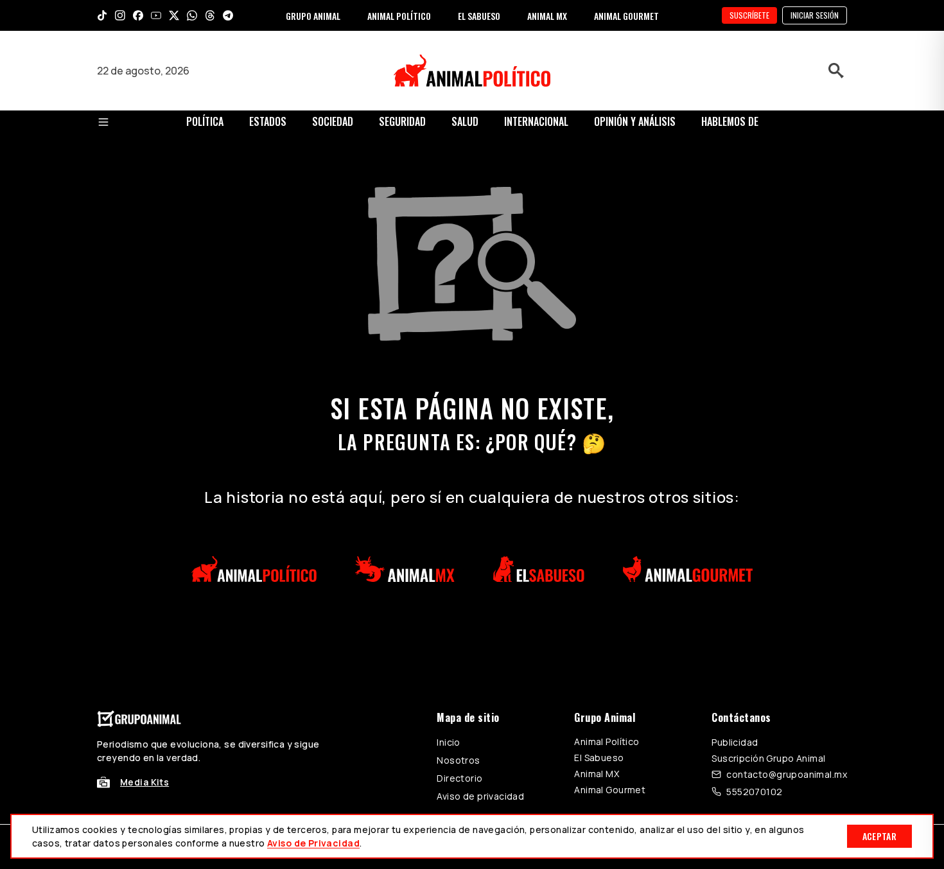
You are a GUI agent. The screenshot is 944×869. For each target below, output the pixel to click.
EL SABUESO (479, 15)
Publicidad (735, 742)
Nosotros (458, 760)
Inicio (448, 742)
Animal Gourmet (609, 790)
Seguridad (402, 121)
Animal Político (606, 741)
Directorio (459, 778)
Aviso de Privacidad (313, 843)
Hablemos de (729, 121)
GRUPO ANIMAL (313, 15)
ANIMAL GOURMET (626, 15)
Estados (267, 121)
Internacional (536, 121)
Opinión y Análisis (635, 121)
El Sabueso (599, 757)
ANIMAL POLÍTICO (399, 15)
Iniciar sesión (815, 15)
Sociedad (332, 121)
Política (204, 121)
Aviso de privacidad (480, 796)
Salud (464, 121)
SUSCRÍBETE (749, 15)
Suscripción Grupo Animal (768, 758)
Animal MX (596, 774)
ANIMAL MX (547, 15)
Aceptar (879, 836)
